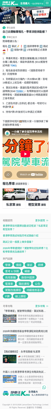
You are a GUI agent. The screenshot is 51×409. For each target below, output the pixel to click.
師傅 (40, 265)
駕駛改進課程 (13, 290)
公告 (37, 284)
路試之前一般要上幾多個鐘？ (18, 241)
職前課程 (24, 284)
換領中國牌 (27, 277)
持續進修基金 (34, 290)
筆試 (29, 265)
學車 (7, 265)
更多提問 (40, 220)
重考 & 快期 (12, 271)
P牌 (7, 296)
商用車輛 (10, 277)
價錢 (18, 265)
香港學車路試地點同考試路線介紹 (20, 235)
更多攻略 (40, 306)
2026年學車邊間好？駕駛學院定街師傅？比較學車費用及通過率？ (25, 249)
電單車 (9, 284)
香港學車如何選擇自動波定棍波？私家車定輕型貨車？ (25, 227)
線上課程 (20, 296)
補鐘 (27, 271)
